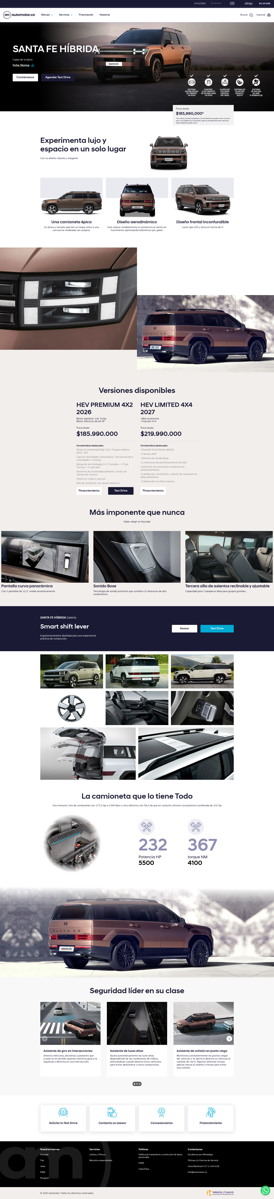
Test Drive (120, 490)
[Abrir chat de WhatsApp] (265, 1190)
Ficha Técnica (21, 65)
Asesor (184, 628)
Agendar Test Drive (57, 77)
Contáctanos (25, 77)
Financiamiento (89, 490)
